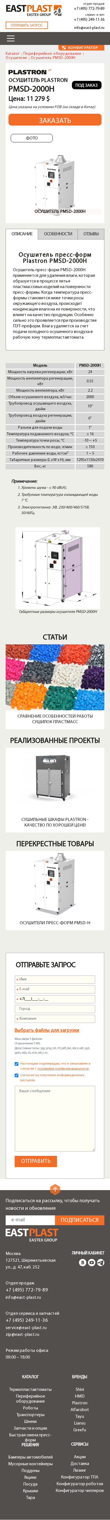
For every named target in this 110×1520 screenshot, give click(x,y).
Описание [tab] (22, 234)
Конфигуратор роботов (79, 1484)
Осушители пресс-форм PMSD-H (55, 923)
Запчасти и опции (30, 1428)
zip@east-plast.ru (22, 1334)
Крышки (30, 1491)
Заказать (55, 121)
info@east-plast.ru (89, 28)
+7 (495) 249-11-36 (89, 20)
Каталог (13, 54)
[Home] (34, 10)
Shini (80, 1389)
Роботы (30, 1408)
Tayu (79, 1416)
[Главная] (32, 1235)
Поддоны (30, 1471)
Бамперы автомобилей (30, 1457)
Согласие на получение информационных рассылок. (52, 1078)
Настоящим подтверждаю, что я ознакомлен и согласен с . (55, 1066)
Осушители (16, 58)
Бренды (79, 1377)
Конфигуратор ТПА (79, 1477)
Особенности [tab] (58, 234)
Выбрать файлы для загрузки (47, 1030)
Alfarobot (80, 1410)
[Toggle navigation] (11, 38)
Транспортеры (30, 1415)
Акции (80, 1457)
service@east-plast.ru (26, 1328)
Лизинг (79, 1470)
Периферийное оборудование (52, 54)
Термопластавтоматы (30, 1389)
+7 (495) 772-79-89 (89, 9)
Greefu (79, 1430)
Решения (30, 1445)
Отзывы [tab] (90, 234)
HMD (80, 1396)
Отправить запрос (27, 26)
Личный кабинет (88, 1253)
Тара (30, 1498)
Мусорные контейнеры (30, 1464)
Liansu (79, 1423)
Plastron (79, 1403)
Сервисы (79, 1445)
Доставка (80, 1464)
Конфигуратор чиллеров (80, 1491)
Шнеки (30, 1421)
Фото (32, 138)
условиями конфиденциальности (63, 1069)
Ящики (30, 1477)
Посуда (30, 1484)
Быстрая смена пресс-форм (30, 1438)
